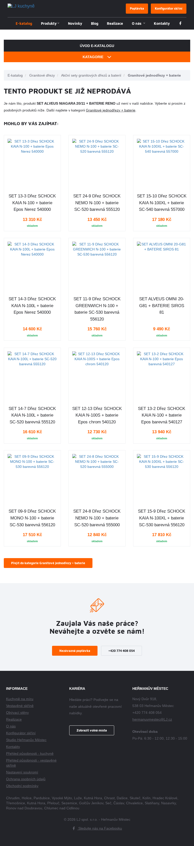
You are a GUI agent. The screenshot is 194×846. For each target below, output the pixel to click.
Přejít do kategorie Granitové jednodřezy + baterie (48, 563)
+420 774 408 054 (121, 651)
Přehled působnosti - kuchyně (30, 753)
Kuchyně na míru (19, 699)
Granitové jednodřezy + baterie (154, 75)
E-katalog (24, 23)
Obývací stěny (17, 713)
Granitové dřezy (42, 75)
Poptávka (137, 8)
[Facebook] (180, 23)
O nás (137, 23)
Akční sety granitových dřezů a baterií (91, 75)
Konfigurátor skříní (168, 8)
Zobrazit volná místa (92, 730)
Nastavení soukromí (22, 772)
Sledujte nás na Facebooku (99, 828)
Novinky (75, 23)
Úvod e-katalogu (97, 46)
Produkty (49, 23)
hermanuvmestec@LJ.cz (152, 719)
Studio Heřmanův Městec (26, 740)
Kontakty (162, 23)
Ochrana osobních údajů (25, 779)
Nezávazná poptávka (74, 651)
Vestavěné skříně (20, 706)
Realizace (115, 23)
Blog (94, 23)
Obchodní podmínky (22, 786)
